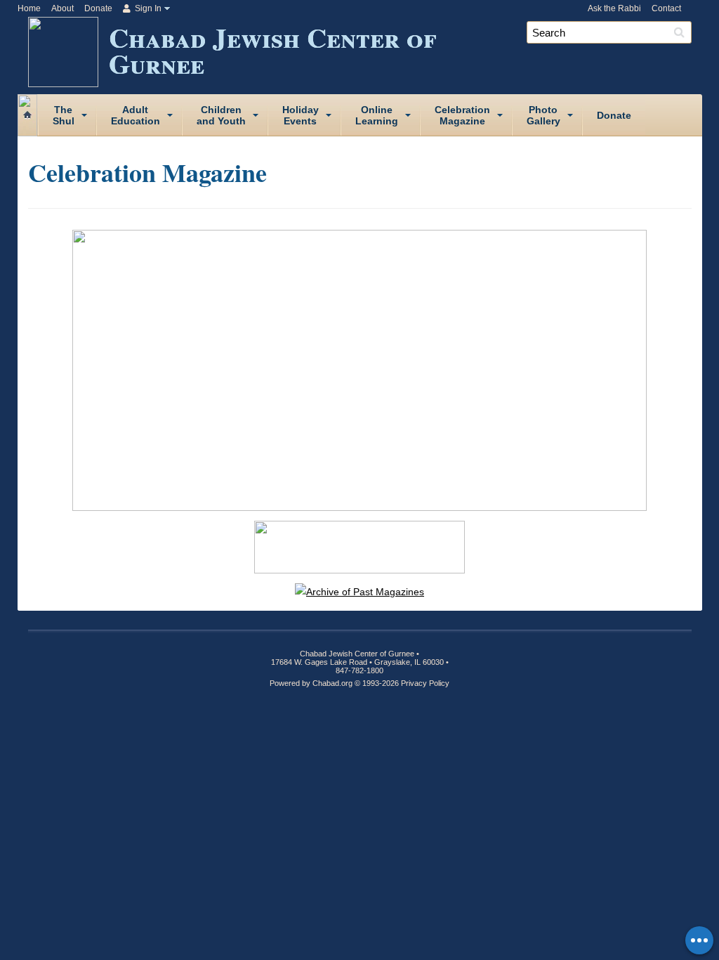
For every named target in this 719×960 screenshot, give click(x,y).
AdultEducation (135, 115)
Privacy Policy (425, 683)
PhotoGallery (543, 115)
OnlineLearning (376, 115)
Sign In (147, 8)
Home (29, 8)
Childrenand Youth (221, 115)
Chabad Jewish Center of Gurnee (272, 50)
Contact (666, 8)
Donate (98, 8)
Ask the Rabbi (614, 8)
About (62, 8)
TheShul (63, 115)
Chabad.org (332, 683)
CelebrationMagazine (462, 115)
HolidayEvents (300, 115)
